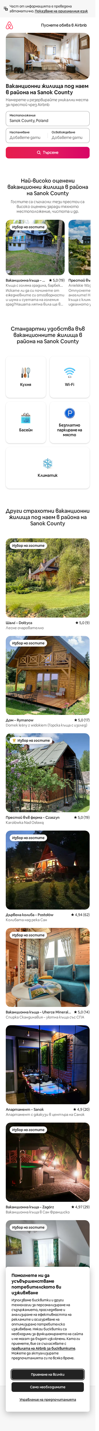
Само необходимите (47, 1387)
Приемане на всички (47, 1374)
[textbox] (27, 138)
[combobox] (48, 121)
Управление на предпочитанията (47, 1399)
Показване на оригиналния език (61, 11)
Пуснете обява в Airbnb (64, 25)
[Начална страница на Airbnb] (9, 25)
